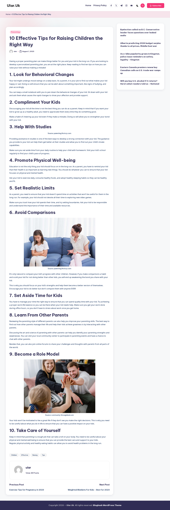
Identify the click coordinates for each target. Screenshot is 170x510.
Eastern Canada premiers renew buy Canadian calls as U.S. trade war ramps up (140, 70)
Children (14, 455)
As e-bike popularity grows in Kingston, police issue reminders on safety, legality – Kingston (140, 56)
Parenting (15, 32)
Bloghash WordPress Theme (107, 505)
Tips (43, 455)
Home (8, 14)
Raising (34, 455)
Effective (24, 455)
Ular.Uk (13, 5)
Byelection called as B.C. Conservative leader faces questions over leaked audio (139, 32)
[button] (155, 5)
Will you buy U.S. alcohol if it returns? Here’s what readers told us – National (139, 82)
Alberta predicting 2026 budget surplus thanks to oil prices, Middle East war (140, 44)
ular (28, 467)
